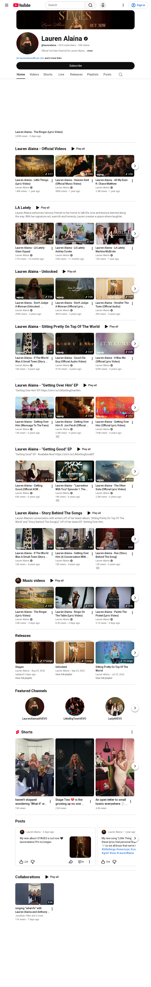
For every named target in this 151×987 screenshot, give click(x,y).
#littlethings (109, 849)
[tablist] (75, 74)
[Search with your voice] (103, 5)
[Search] (90, 5)
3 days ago (48, 832)
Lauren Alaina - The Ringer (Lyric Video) (39, 132)
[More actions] (52, 181)
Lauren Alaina (22, 187)
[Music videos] (19, 581)
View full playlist (23, 678)
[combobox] (66, 5)
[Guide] (6, 5)
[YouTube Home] (21, 5)
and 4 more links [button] (53, 58)
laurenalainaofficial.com (31, 58)
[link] (55, 848)
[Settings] (123, 5)
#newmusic (123, 849)
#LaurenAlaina (125, 853)
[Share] (71, 862)
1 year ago (129, 832)
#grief (105, 853)
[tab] (20, 74)
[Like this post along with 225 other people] (21, 862)
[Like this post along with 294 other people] (103, 862)
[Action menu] (89, 862)
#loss (113, 853)
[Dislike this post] (33, 862)
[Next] (135, 166)
